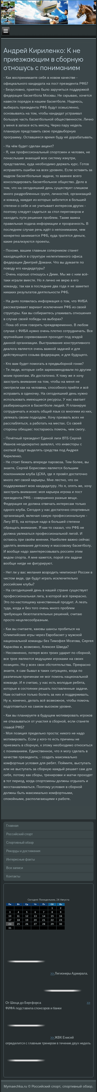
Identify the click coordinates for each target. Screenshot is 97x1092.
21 (43, 920)
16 (60, 916)
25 (18, 924)
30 (60, 924)
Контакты (13, 876)
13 (35, 916)
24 (9, 924)
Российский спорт (19, 834)
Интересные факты (20, 860)
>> (52, 974)
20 (35, 920)
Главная (12, 826)
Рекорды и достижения (23, 851)
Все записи (14, 868)
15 (52, 916)
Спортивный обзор (20, 843)
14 (43, 916)
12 (26, 916)
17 (9, 920)
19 (26, 920)
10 (9, 916)
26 (26, 924)
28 (43, 924)
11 (18, 916)
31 (9, 928)
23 (60, 920)
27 (35, 924)
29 (52, 924)
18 (18, 920)
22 (52, 920)
